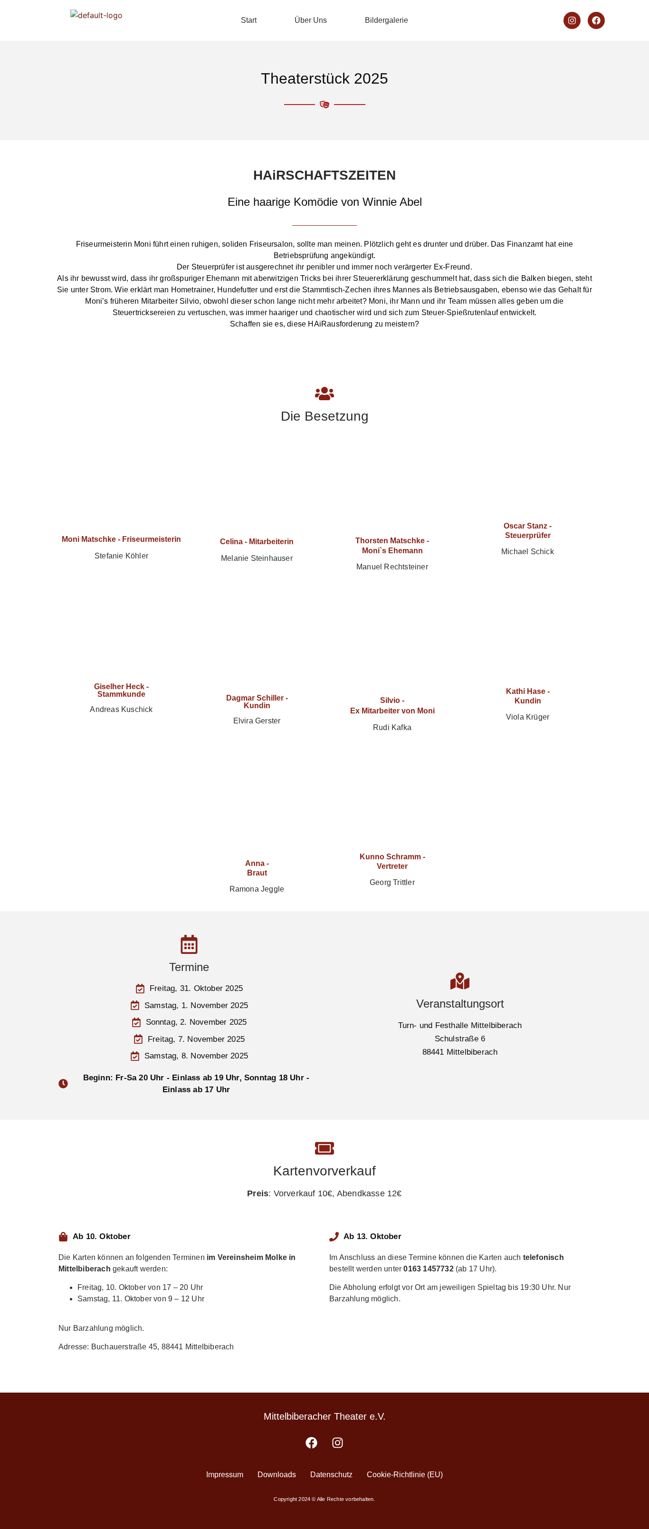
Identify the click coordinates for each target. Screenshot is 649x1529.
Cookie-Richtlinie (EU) (405, 1475)
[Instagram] (572, 20)
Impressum (224, 1475)
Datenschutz (331, 1475)
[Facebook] (596, 20)
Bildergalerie (386, 20)
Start (249, 20)
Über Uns (311, 20)
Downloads (277, 1475)
